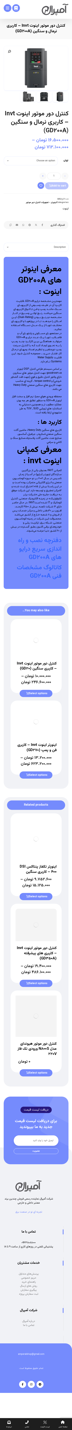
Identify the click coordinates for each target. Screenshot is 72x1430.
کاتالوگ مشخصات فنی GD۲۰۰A (39, 572)
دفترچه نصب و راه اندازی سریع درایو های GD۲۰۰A (40, 549)
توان (65, 160)
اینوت (65, 209)
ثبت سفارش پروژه (28, 1294)
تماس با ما (28, 1325)
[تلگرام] (40, 1384)
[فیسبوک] (22, 1384)
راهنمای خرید (29, 1282)
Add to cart (59, 186)
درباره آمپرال (28, 1321)
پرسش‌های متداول (29, 1274)
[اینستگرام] (31, 1384)
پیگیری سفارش (29, 1290)
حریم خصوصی (28, 1278)
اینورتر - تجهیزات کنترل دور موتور (41, 202)
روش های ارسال (28, 1286)
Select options (38, 693)
